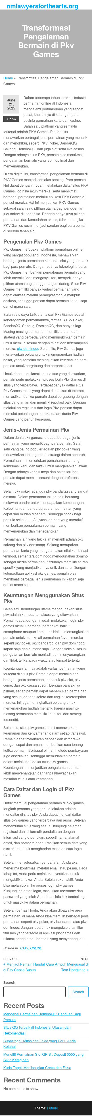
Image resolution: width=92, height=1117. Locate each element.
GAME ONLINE (31, 948)
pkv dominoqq (28, 348)
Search (9, 982)
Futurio (52, 1108)
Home (8, 78)
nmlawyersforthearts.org (42, 5)
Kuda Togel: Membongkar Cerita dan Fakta (37, 1067)
